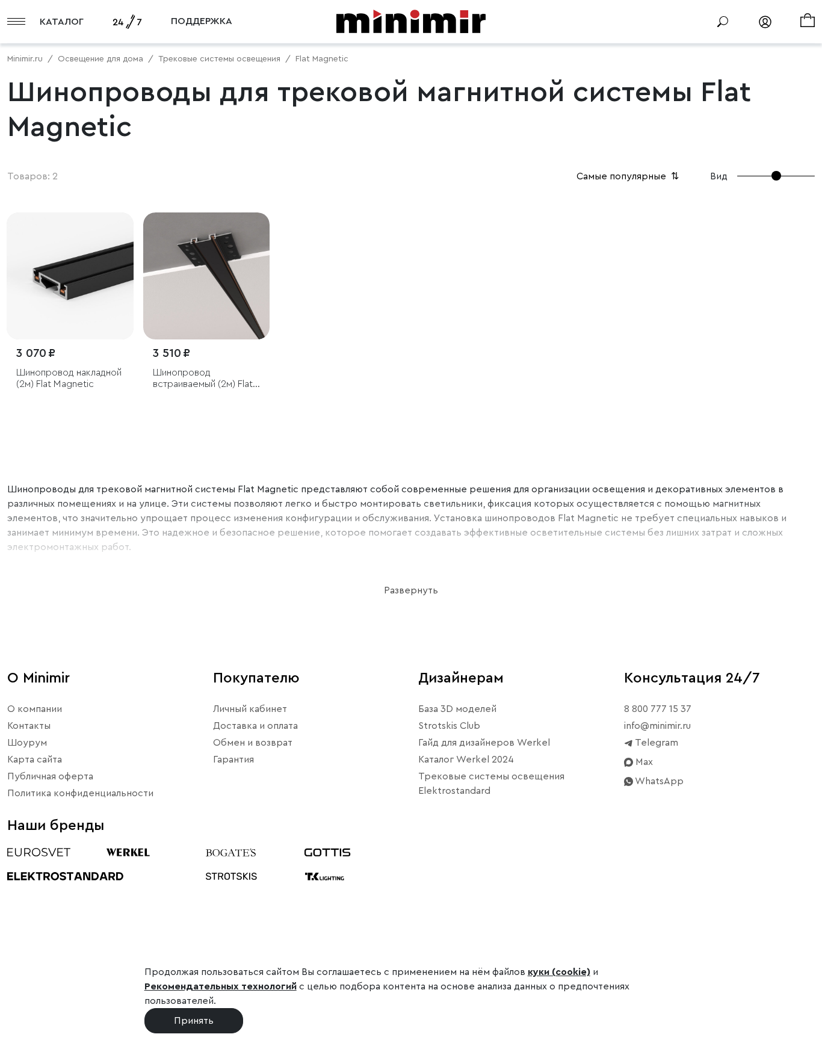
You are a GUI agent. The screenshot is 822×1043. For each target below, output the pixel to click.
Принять (194, 1021)
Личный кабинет (250, 709)
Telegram (655, 742)
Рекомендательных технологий (220, 986)
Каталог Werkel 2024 (466, 759)
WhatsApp (658, 781)
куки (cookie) (559, 972)
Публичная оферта (50, 776)
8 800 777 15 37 (657, 709)
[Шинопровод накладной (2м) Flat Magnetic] (70, 275)
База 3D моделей (457, 709)
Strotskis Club (449, 726)
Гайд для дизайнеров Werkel (484, 742)
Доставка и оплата (255, 726)
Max (643, 762)
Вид (719, 176)
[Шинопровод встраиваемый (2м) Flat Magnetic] (206, 275)
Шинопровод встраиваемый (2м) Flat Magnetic (203, 379)
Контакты (29, 726)
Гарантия (233, 759)
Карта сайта (34, 759)
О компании (34, 709)
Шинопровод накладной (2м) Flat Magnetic (69, 378)
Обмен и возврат (252, 742)
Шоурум (27, 742)
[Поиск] (722, 21)
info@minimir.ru (657, 726)
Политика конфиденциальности (80, 793)
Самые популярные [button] (628, 176)
